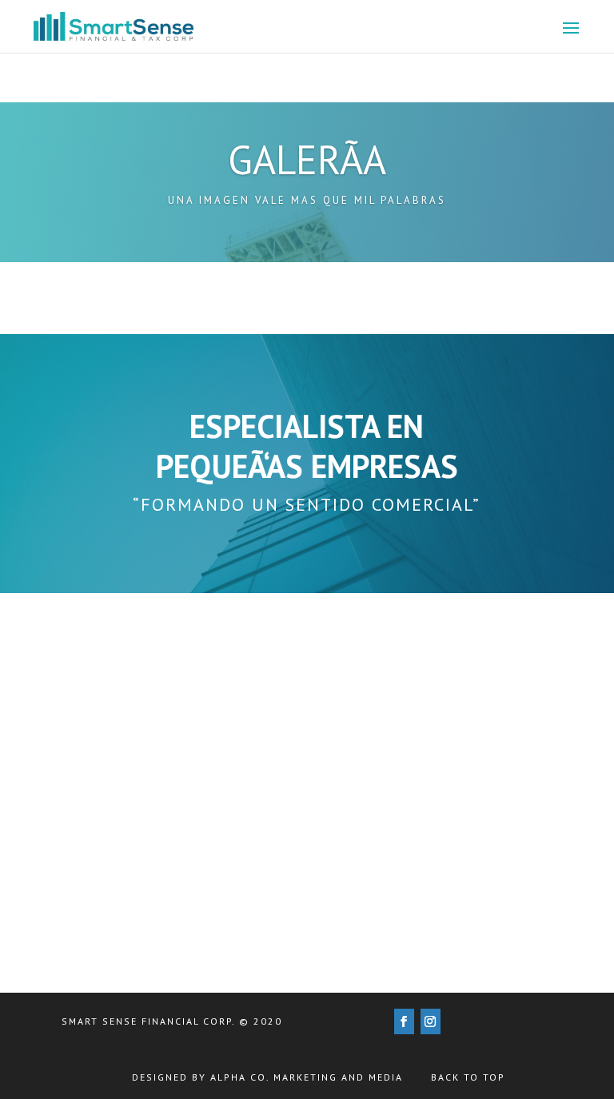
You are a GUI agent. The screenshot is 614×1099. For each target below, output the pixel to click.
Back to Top (468, 1077)
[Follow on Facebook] (404, 1021)
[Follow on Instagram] (431, 1021)
